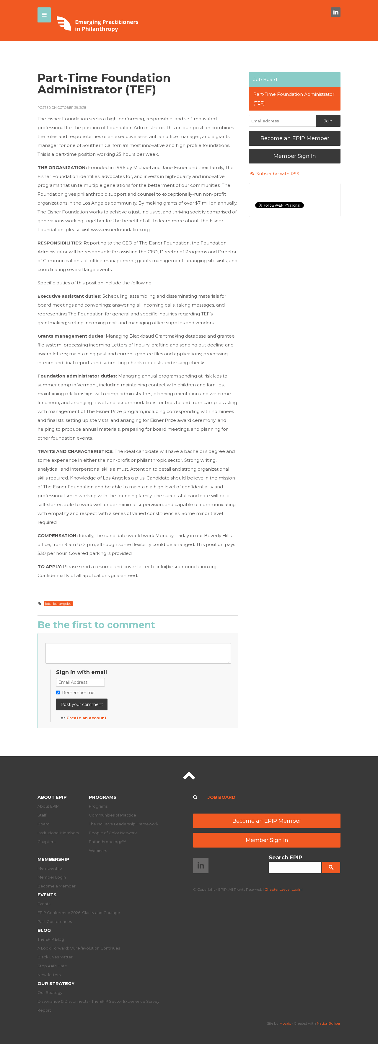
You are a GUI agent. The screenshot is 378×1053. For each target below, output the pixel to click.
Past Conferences (55, 921)
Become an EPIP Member (294, 138)
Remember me (78, 692)
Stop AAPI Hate (52, 965)
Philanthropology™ (107, 841)
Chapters (46, 841)
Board (44, 824)
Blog (44, 930)
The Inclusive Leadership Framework (124, 824)
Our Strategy (56, 983)
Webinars (98, 850)
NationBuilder (328, 1023)
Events (47, 895)
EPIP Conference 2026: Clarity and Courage (79, 912)
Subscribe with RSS (277, 173)
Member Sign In (294, 156)
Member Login (52, 877)
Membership (53, 859)
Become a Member (57, 886)
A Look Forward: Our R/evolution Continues (79, 948)
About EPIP (52, 797)
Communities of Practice (112, 815)
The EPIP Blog (51, 939)
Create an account (86, 717)
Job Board (265, 79)
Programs (102, 797)
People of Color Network (113, 832)
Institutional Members (58, 832)
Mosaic (285, 1023)
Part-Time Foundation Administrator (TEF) (293, 98)
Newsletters (49, 974)
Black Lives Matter (55, 957)
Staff (42, 815)
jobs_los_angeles (58, 604)
